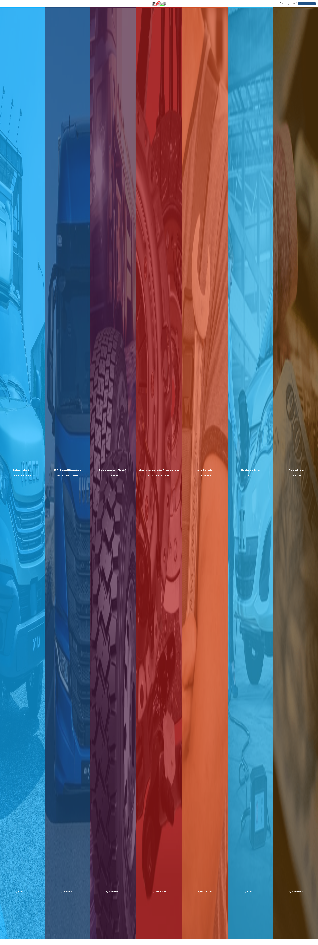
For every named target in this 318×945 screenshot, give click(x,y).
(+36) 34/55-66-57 (206, 891)
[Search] (307, 3)
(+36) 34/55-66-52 (160, 891)
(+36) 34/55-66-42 (114, 891)
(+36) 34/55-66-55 (22, 891)
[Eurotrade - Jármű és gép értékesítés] (159, 3)
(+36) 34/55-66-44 (297, 891)
